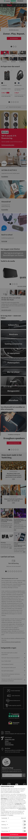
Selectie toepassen (14, 837)
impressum (11, 815)
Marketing (3, 824)
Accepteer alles (14, 834)
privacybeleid (3, 815)
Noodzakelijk (4, 818)
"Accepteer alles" (18, 803)
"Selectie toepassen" (22, 808)
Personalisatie (4, 827)
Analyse (3, 821)
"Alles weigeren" (4, 798)
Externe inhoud (4, 831)
